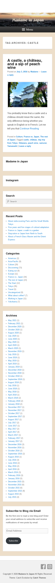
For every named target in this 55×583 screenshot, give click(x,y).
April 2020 (12, 345)
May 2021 (12, 320)
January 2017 (14, 441)
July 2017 (12, 423)
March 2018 (13, 398)
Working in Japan (15, 298)
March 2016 (13, 472)
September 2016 (15, 454)
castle (26, 140)
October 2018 (14, 376)
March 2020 (13, 348)
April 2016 (12, 469)
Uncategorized (14, 292)
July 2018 (12, 385)
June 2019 (12, 357)
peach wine (33, 143)
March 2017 (13, 435)
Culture (19, 137)
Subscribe (13, 541)
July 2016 (12, 460)
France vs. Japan (31, 137)
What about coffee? (16, 295)
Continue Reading (29, 128)
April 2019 (12, 364)
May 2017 (12, 429)
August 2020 (13, 333)
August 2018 (13, 382)
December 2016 (14, 444)
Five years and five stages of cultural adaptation (28, 227)
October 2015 (14, 488)
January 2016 (14, 478)
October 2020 (14, 330)
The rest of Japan (15, 280)
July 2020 (12, 336)
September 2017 (15, 416)
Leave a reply (25, 146)
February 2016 (14, 475)
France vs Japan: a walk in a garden (23, 230)
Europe (11, 274)
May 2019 (12, 360)
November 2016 (14, 447)
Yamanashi (12, 146)
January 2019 (14, 367)
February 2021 (14, 323)
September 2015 (15, 491)
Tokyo (10, 286)
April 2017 (12, 432)
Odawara (23, 143)
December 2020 (14, 326)
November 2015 (14, 485)
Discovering (13, 268)
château (33, 140)
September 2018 (15, 379)
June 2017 (12, 426)
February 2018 (14, 401)
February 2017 (14, 438)
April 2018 (12, 395)
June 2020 (12, 339)
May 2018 (12, 392)
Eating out (12, 271)
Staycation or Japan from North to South (25, 233)
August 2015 (13, 494)
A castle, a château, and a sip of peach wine (24, 63)
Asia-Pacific (13, 261)
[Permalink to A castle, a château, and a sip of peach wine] (27, 109)
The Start (12, 283)
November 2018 (14, 373)
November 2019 (14, 351)
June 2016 (12, 463)
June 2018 (12, 388)
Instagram (49, 566)
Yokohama (12, 302)
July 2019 (12, 354)
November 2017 (14, 410)
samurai (43, 143)
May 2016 (12, 466)
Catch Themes (39, 578)
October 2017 (14, 413)
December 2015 (14, 481)
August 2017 (13, 419)
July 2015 (12, 497)
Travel (10, 289)
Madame (34, 72)
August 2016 (13, 457)
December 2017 (14, 407)
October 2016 (14, 451)
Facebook (43, 566)
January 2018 (14, 404)
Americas (12, 258)
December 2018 (14, 370)
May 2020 (12, 342)
